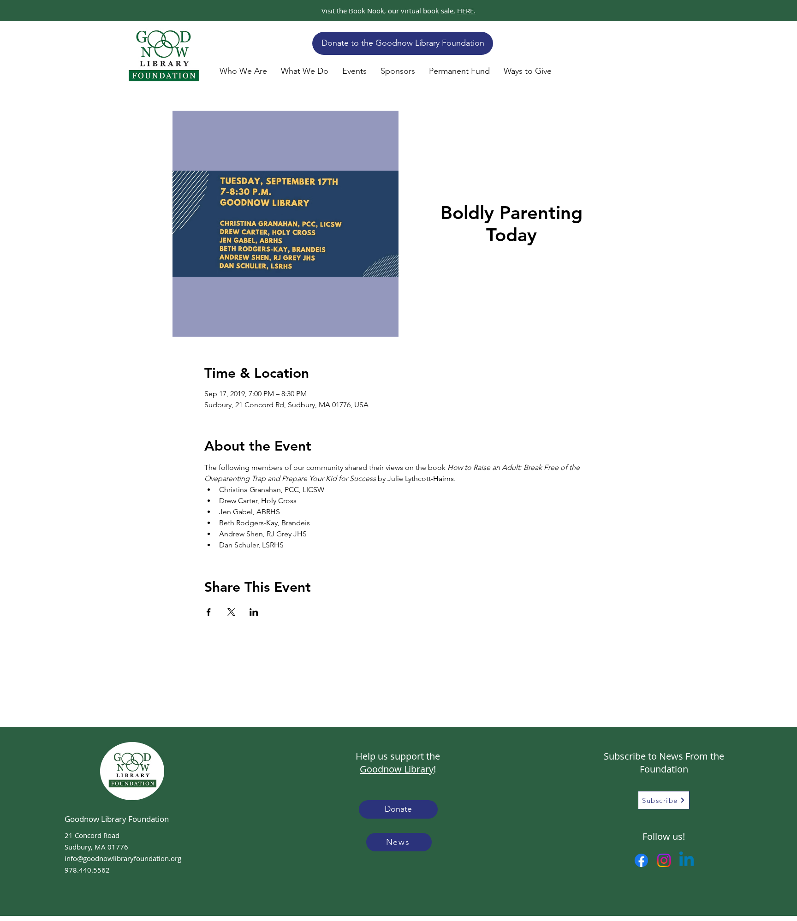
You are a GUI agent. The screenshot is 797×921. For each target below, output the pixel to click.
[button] (243, 71)
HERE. (466, 10)
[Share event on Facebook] (208, 612)
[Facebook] (641, 860)
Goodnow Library (397, 769)
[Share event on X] (231, 612)
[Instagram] (664, 860)
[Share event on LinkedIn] (254, 612)
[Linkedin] (687, 860)
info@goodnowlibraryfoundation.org (123, 858)
